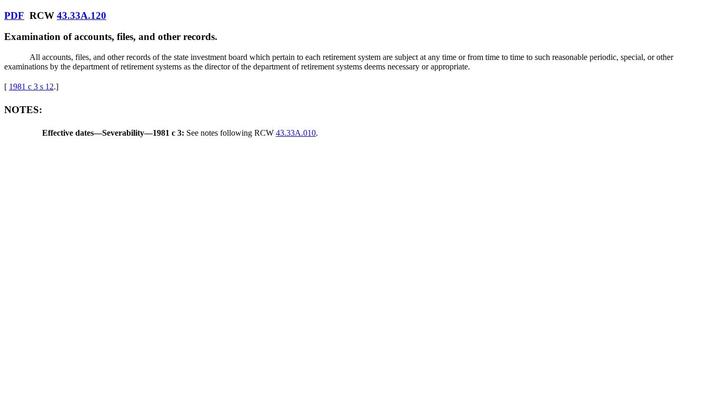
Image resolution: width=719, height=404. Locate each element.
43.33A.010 (296, 132)
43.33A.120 (81, 15)
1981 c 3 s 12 (31, 86)
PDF (14, 15)
